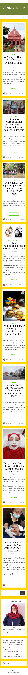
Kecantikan (17, 240)
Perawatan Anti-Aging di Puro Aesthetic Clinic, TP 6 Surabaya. (14, 546)
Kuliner (14, 323)
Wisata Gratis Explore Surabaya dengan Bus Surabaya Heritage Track (14, 390)
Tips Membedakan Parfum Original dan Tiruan (14, 245)
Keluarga (14, 116)
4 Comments (22, 93)
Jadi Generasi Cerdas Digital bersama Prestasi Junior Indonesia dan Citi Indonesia (14, 124)
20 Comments (21, 423)
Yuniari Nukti (14, 8)
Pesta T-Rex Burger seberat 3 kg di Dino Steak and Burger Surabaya (14, 329)
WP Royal (17, 672)
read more (14, 88)
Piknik (14, 54)
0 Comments (22, 157)
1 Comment (22, 502)
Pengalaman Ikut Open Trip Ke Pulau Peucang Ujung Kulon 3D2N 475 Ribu (14, 188)
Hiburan (10, 240)
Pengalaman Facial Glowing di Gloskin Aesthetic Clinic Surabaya (14, 467)
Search (22, 593)
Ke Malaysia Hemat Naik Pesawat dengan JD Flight (14, 59)
